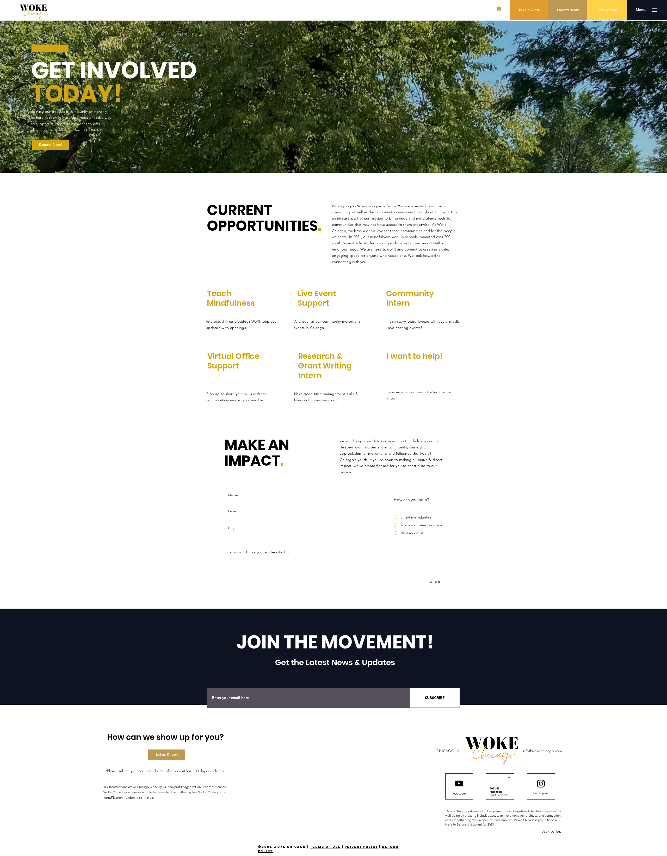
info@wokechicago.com (542, 750)
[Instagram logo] (541, 783)
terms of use (325, 847)
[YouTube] (459, 783)
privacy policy (361, 847)
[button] (499, 8)
